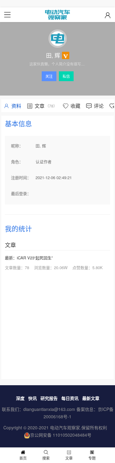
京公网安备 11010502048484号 (60, 435)
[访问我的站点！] (57, 38)
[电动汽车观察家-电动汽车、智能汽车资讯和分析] (57, 15)
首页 (23, 458)
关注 (49, 76)
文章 (69, 458)
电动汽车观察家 (65, 427)
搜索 (46, 458)
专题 (92, 458)
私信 (66, 76)
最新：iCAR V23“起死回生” (29, 258)
